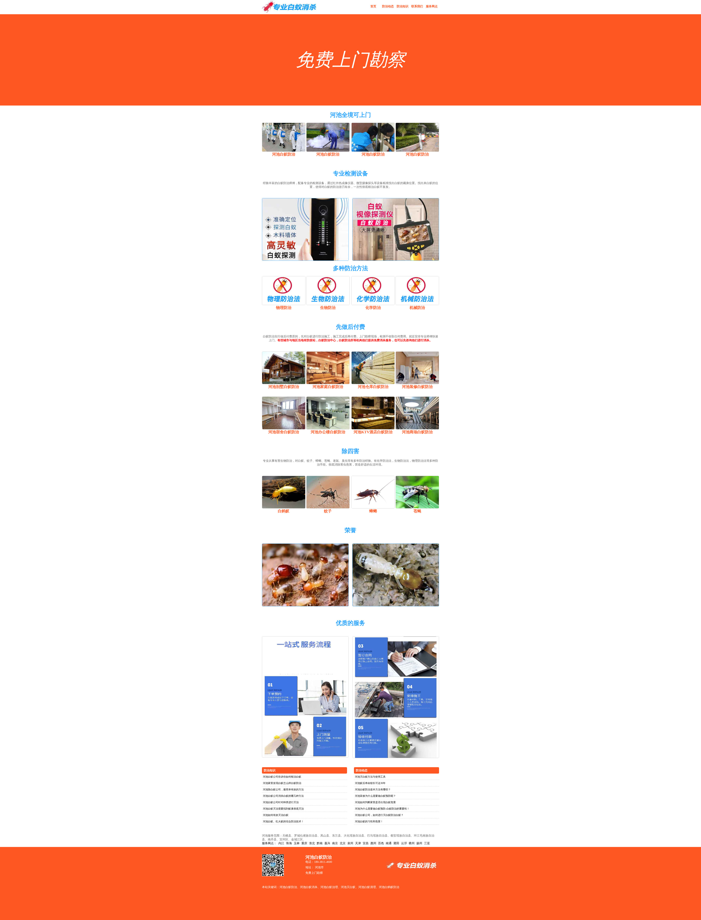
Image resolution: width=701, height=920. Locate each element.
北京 (343, 843)
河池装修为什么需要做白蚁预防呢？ (375, 796)
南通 (389, 843)
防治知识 (402, 6)
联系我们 (417, 6)
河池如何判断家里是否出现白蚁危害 (375, 802)
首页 (373, 6)
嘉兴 (327, 843)
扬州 (419, 843)
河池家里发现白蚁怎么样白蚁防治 (282, 783)
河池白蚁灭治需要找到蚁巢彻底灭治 (283, 808)
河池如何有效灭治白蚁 (275, 815)
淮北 (312, 843)
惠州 (373, 843)
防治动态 (388, 6)
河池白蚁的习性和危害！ (369, 821)
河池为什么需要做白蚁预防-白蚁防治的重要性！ (382, 808)
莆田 (396, 843)
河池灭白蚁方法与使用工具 (370, 776)
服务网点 (432, 6)
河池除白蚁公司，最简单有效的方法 (283, 789)
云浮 (404, 843)
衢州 (412, 843)
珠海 (289, 843)
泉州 (350, 843)
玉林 (297, 843)
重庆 (304, 843)
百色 (381, 843)
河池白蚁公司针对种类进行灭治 (281, 802)
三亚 (427, 843)
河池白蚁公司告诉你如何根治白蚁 (282, 776)
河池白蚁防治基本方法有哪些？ (373, 789)
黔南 (320, 843)
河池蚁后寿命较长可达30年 (370, 783)
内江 (281, 843)
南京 (335, 843)
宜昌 (366, 843)
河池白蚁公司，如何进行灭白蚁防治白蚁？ (379, 815)
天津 (358, 843)
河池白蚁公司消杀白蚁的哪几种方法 (283, 796)
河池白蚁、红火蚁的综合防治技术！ (283, 821)
